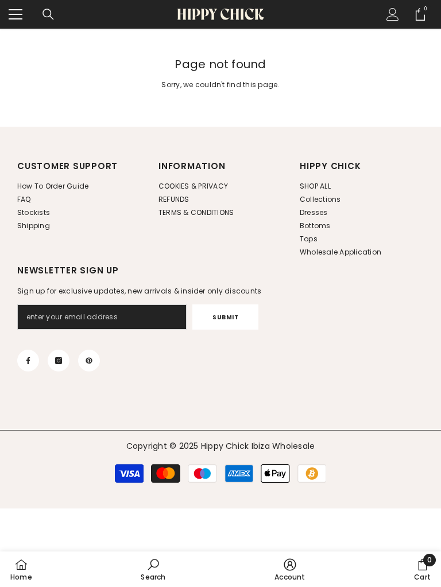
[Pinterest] (89, 360)
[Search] (48, 14)
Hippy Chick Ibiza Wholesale (258, 446)
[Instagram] (58, 360)
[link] (153, 569)
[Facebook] (28, 360)
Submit (225, 317)
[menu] (15, 14)
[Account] (392, 14)
